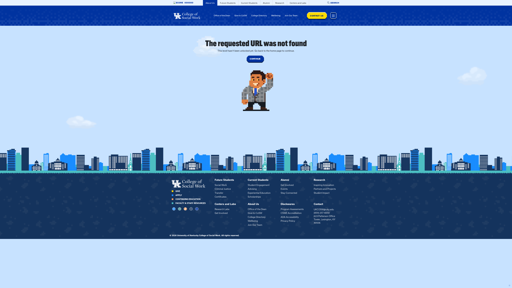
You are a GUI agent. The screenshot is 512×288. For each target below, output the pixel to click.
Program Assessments (292, 209)
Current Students (249, 3)
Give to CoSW (240, 16)
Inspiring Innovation (324, 185)
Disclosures (288, 204)
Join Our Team (291, 16)
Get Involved (287, 185)
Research (279, 3)
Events (284, 189)
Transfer (219, 193)
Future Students (228, 3)
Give (177, 191)
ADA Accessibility (290, 217)
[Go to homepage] (187, 16)
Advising (252, 189)
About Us (210, 3)
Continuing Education (187, 199)
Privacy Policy (288, 221)
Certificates (220, 197)
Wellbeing (275, 16)
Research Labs (222, 209)
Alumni (266, 3)
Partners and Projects (325, 189)
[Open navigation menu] (333, 16)
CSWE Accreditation (291, 213)
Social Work (221, 185)
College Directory (259, 16)
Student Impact (321, 193)
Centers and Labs (298, 3)
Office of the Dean (222, 16)
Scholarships (254, 197)
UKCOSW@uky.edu (324, 209)
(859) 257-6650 (322, 213)
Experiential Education (259, 193)
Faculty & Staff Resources (190, 203)
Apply (178, 195)
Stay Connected (289, 193)
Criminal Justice (223, 189)
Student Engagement (258, 185)
